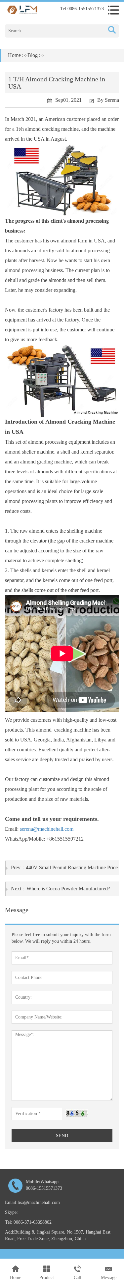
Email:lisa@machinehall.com (32, 1202)
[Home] (22, 9)
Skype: (11, 1212)
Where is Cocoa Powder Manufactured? (68, 888)
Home (14, 55)
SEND (62, 1135)
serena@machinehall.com (46, 829)
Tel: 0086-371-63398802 (28, 1222)
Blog (32, 55)
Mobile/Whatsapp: (44, 1185)
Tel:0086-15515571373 (82, 8)
